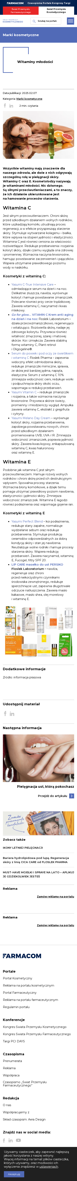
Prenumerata (12, 1061)
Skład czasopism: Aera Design (24, 1119)
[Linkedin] (11, 1140)
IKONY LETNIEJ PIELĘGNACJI (23, 847)
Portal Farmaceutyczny (20, 992)
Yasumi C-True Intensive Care (32, 284)
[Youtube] (18, 1140)
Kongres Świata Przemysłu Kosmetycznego (35, 1027)
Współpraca (11, 1075)
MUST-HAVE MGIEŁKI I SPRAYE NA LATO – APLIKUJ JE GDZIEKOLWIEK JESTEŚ (38, 874)
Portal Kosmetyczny (17, 978)
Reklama (9, 1068)
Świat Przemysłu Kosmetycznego (56, 11)
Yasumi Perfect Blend (27, 521)
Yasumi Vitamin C (24, 392)
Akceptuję (14, 1174)
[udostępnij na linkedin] (11, 106)
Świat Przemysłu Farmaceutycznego (21, 11)
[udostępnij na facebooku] (5, 106)
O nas (7, 1105)
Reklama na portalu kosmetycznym (28, 985)
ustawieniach (48, 1166)
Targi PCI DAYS (14, 1041)
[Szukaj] (33, 21)
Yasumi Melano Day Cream (30, 418)
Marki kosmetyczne (29, 98)
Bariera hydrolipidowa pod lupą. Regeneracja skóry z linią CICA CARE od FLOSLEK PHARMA (36, 860)
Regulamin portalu (16, 1007)
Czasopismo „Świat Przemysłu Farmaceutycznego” (25, 1083)
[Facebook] (4, 1140)
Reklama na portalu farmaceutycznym (30, 1000)
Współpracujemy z (16, 1112)
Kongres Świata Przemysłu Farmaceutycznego (37, 1034)
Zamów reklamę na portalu (55, 896)
